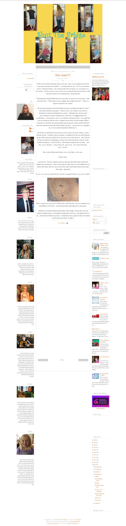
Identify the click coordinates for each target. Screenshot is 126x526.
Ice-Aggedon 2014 (97, 271)
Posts (95, 219)
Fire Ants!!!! (63, 75)
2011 (95, 462)
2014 (95, 455)
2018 (95, 445)
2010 (95, 464)
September (97, 474)
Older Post (83, 360)
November (97, 469)
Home (62, 360)
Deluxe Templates (73, 523)
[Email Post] (67, 223)
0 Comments (61, 223)
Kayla (31, 131)
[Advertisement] (51, 345)
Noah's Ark (97, 498)
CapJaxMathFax (104, 314)
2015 (95, 452)
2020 (95, 440)
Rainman (97, 483)
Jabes (31, 128)
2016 (95, 450)
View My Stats (30, 78)
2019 (95, 442)
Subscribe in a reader (97, 210)
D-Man (96, 476)
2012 (95, 459)
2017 (95, 447)
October (97, 472)
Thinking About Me (98, 77)
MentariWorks (75, 521)
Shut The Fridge (62, 519)
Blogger (78, 519)
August (96, 503)
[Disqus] (64, 256)
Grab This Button (101, 408)
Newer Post (43, 360)
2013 (95, 457)
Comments (97, 223)
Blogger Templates (53, 523)
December (97, 467)
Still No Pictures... (96, 329)
